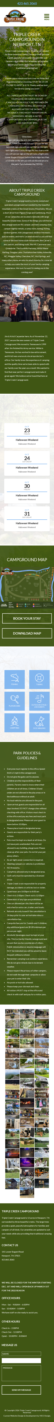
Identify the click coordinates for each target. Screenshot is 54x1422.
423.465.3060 (27, 3)
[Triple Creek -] (14, 23)
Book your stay (27, 618)
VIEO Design (45, 1416)
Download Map (27, 633)
